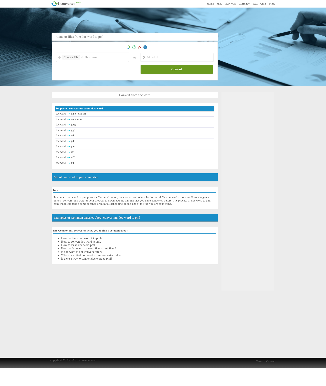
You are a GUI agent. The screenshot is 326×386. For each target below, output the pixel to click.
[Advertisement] (164, 19)
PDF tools (230, 3)
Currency (244, 3)
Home (210, 3)
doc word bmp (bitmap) (71, 113)
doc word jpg (65, 130)
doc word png (65, 146)
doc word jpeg (66, 124)
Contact (270, 361)
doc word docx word (69, 119)
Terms (260, 361)
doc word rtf (65, 152)
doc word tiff (65, 157)
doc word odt (65, 135)
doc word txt (65, 162)
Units (263, 3)
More (272, 3)
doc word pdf (65, 141)
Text (255, 3)
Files (219, 3)
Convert (176, 69)
